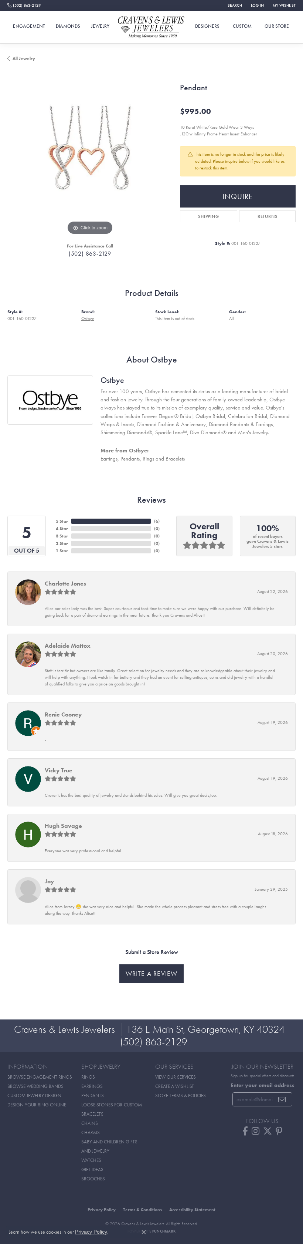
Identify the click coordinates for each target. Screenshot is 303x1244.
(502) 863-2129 (90, 253)
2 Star (62, 543)
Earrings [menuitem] (92, 1086)
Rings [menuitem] (88, 1077)
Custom (242, 26)
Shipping (208, 216)
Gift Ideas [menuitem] (92, 1169)
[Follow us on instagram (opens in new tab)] (255, 1131)
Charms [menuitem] (90, 1132)
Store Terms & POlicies (180, 1095)
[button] (234, 5)
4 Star (62, 529)
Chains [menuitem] (89, 1123)
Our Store (277, 26)
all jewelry (24, 58)
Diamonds (68, 26)
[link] (24, 5)
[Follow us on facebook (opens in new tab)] (245, 1131)
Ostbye (87, 318)
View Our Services (175, 1077)
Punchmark (164, 1231)
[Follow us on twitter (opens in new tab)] (267, 1131)
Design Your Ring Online (36, 1105)
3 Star (62, 536)
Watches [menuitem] (91, 1160)
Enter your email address (263, 1085)
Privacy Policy (102, 1210)
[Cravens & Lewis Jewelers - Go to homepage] (151, 27)
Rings (148, 458)
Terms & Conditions (142, 1210)
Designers (207, 26)
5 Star (62, 521)
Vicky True (58, 770)
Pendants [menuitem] (92, 1095)
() (157, 521)
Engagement (29, 26)
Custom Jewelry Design (34, 1095)
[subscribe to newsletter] (282, 1099)
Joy (49, 881)
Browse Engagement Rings (39, 1077)
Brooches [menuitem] (93, 1179)
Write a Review (152, 974)
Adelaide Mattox (68, 646)
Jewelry (100, 26)
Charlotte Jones (65, 583)
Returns (268, 216)
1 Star (62, 551)
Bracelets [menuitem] (92, 1114)
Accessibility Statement (192, 1210)
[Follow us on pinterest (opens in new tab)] (279, 1131)
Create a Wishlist (174, 1086)
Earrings (109, 458)
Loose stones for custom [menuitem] (111, 1105)
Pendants (130, 458)
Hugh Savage (63, 826)
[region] (90, 154)
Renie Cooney (63, 714)
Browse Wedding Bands (35, 1086)
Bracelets (175, 458)
